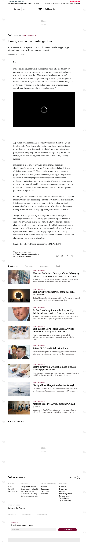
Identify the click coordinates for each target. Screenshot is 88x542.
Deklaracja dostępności (29, 496)
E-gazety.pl (63, 489)
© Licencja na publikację (22, 252)
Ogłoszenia (45, 489)
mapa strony (12, 514)
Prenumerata (45, 491)
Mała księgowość (65, 494)
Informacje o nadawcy (29, 494)
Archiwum (44, 494)
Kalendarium (26, 514)
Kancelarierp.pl (64, 496)
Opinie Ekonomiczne (29, 35)
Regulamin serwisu (28, 491)
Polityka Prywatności (28, 487)
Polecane (29, 266)
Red (14, 62)
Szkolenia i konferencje (16, 508)
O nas (10, 487)
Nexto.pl (62, 491)
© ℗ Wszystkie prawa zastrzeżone (26, 254)
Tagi (58, 266)
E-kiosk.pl (62, 487)
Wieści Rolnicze (64, 498)
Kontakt (11, 489)
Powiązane (13, 266)
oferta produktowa (43, 514)
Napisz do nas (13, 491)
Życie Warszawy (65, 500)
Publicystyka (50, 9)
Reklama (44, 487)
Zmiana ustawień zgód (29, 489)
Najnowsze (44, 266)
